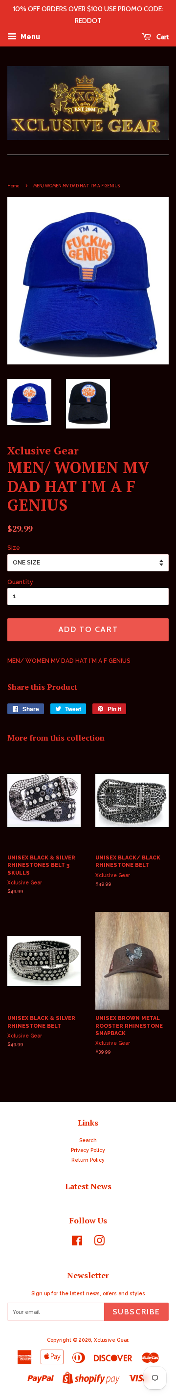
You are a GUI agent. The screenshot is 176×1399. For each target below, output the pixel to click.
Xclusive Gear (111, 1340)
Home (13, 185)
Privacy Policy (88, 1150)
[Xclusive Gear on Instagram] (99, 1243)
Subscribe (136, 1311)
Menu (29, 37)
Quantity (20, 582)
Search (88, 1140)
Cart (162, 36)
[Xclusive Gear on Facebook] (77, 1243)
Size (13, 547)
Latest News (88, 1186)
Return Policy (88, 1160)
